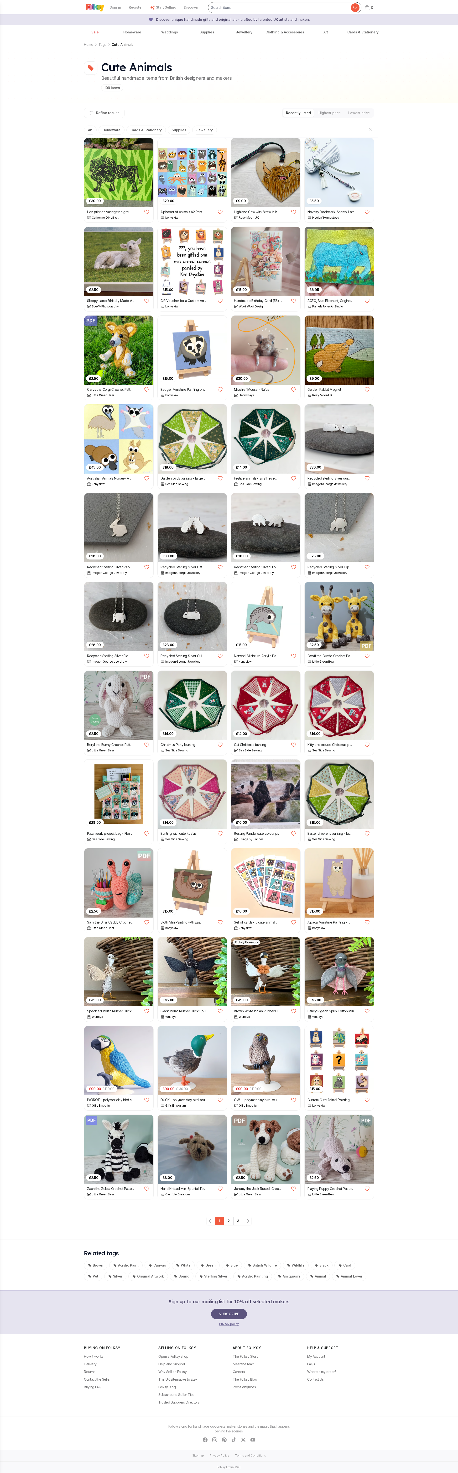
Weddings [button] (169, 32)
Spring (184, 1276)
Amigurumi (291, 1276)
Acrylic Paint (128, 1265)
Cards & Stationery (146, 130)
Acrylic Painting (255, 1276)
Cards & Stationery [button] (363, 32)
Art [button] (325, 32)
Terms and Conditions (250, 1455)
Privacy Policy (219, 1455)
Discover (191, 7)
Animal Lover (351, 1276)
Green (210, 1265)
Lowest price (359, 113)
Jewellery (204, 130)
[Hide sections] (370, 129)
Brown (98, 1265)
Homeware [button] (132, 32)
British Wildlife (265, 1265)
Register (136, 7)
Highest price (329, 113)
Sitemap (198, 1455)
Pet (95, 1276)
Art (90, 130)
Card (347, 1265)
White (186, 1265)
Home (88, 44)
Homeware (111, 130)
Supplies (179, 130)
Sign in (115, 7)
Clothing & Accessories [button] (284, 32)
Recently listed (298, 113)
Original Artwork (150, 1276)
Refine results (108, 113)
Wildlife (298, 1265)
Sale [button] (95, 32)
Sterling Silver (215, 1276)
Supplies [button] (207, 32)
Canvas (159, 1265)
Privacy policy (229, 1324)
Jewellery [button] (244, 32)
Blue (234, 1265)
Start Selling (166, 7)
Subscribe (229, 1314)
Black (323, 1265)
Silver (117, 1276)
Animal (320, 1276)
